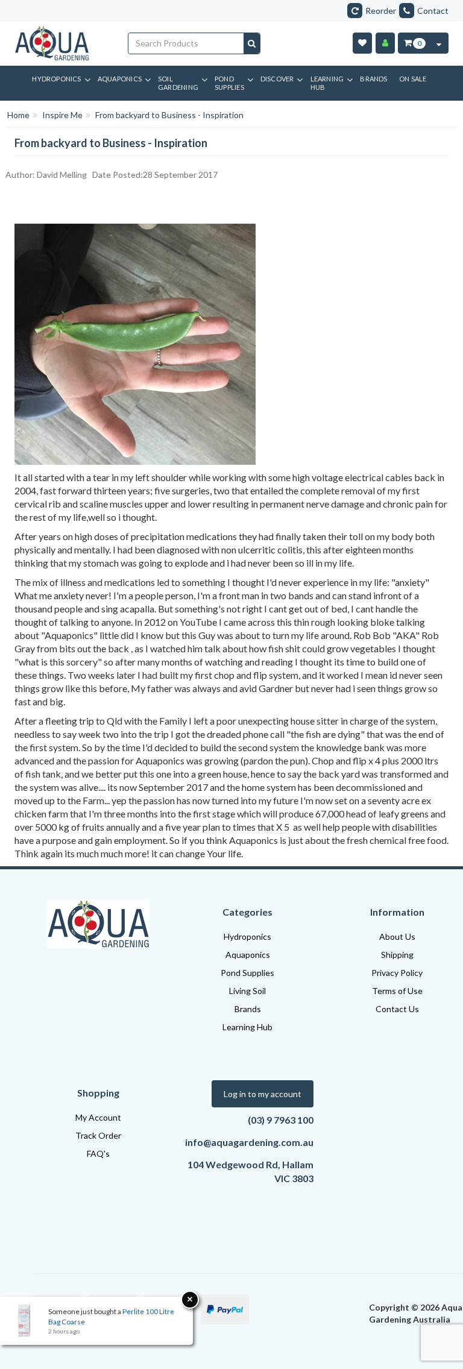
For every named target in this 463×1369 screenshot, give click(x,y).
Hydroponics (247, 936)
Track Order (98, 1135)
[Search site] (252, 43)
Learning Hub (247, 1027)
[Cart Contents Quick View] (439, 43)
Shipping (397, 954)
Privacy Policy (397, 973)
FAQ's (98, 1153)
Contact (433, 10)
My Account (98, 1117)
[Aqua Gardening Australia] (62, 43)
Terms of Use (397, 991)
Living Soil (247, 991)
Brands (248, 1009)
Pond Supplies (247, 973)
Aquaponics (247, 954)
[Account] (385, 43)
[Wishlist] (362, 43)
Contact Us (397, 1009)
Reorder (380, 10)
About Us (397, 936)
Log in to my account (262, 1094)
